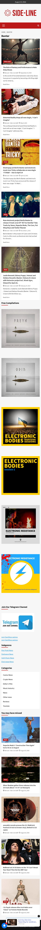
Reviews (6, 702)
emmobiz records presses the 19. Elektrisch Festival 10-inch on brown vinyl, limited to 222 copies (20, 827)
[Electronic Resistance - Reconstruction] (20, 524)
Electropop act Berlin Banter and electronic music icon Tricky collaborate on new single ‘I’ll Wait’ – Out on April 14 (19, 170)
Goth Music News (7, 658)
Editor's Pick (7, 684)
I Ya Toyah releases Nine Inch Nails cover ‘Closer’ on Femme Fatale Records (17, 908)
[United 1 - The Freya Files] (20, 328)
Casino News (8, 675)
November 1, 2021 (26, 231)
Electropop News (7, 662)
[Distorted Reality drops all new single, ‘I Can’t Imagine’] (20, 102)
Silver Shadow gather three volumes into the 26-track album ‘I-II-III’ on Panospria (19, 786)
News (5, 112)
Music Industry (8, 688)
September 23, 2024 (26, 73)
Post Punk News (7, 650)
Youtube (6, 706)
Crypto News (8, 679)
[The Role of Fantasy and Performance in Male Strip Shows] (20, 52)
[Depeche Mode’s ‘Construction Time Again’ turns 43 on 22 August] (20, 730)
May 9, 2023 (24, 123)
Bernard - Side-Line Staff (11, 73)
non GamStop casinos (9, 637)
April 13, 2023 (24, 176)
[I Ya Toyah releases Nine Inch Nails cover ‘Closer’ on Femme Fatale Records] (20, 892)
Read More (6, 84)
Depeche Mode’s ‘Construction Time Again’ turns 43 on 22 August (19, 746)
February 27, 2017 (25, 286)
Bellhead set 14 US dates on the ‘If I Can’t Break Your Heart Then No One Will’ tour (20, 868)
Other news (7, 62)
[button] (3, 25)
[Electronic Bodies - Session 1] (20, 475)
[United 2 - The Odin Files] (20, 377)
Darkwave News (7, 654)
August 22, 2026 (25, 751)
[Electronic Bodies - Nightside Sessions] (20, 426)
